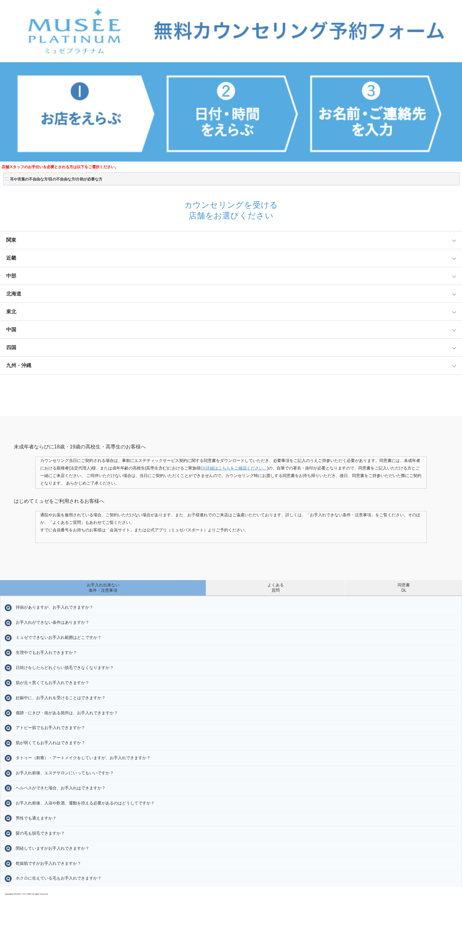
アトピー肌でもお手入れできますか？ (50, 727)
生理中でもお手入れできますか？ (46, 652)
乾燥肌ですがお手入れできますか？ (48, 863)
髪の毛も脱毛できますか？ (40, 833)
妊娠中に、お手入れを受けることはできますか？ (61, 697)
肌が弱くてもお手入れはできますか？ (50, 742)
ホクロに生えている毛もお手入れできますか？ (59, 878)
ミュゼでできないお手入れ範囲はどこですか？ (59, 637)
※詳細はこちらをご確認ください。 (234, 468)
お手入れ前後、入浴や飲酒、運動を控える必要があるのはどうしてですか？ (85, 803)
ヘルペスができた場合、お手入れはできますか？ (61, 788)
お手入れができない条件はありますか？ (52, 622)
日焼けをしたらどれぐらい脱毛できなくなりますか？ (65, 667)
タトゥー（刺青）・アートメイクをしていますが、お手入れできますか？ (83, 757)
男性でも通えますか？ (36, 818)
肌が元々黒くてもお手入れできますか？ (52, 682)
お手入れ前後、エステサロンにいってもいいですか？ (65, 773)
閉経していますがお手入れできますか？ (52, 848)
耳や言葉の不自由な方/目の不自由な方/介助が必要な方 (56, 179)
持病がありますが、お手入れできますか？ (54, 607)
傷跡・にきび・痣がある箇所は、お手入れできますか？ (67, 712)
